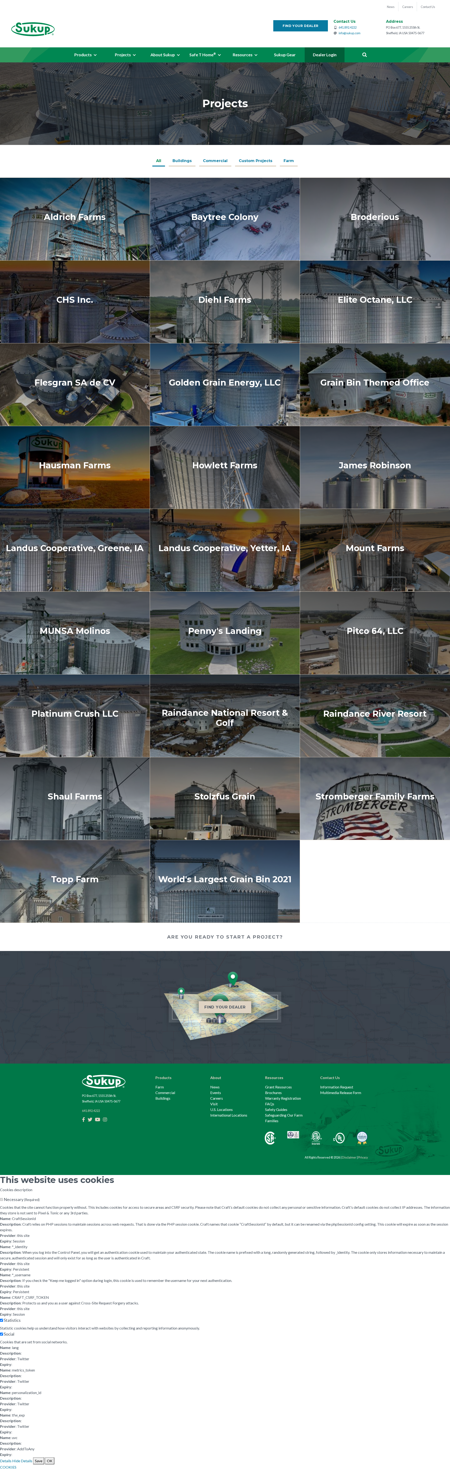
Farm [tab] (289, 161)
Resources (274, 1077)
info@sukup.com (349, 33)
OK (49, 1461)
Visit (214, 1104)
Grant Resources (278, 1087)
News (215, 1087)
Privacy (363, 1157)
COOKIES (8, 1467)
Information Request (336, 1087)
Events (215, 1092)
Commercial (165, 1092)
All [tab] (158, 161)
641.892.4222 (347, 27)
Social (9, 1334)
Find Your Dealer (301, 26)
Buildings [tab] (182, 161)
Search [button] (364, 54)
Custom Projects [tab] (255, 161)
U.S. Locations (221, 1109)
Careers (216, 1098)
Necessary (22, 1199)
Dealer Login (325, 54)
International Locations (228, 1115)
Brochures (273, 1092)
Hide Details (22, 1461)
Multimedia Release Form (340, 1092)
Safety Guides (276, 1109)
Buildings (162, 1098)
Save (38, 1461)
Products (163, 1077)
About (215, 1077)
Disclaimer (349, 1157)
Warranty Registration (283, 1098)
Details (5, 1461)
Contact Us (330, 1077)
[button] (85, 54)
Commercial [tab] (215, 161)
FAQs (269, 1104)
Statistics (12, 1320)
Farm (159, 1087)
